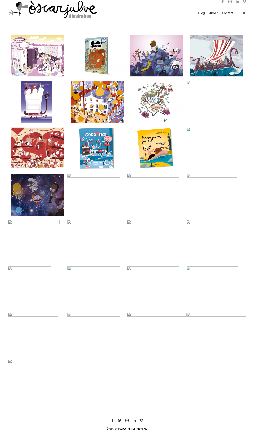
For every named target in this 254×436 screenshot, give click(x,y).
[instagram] (230, 1)
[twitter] (119, 420)
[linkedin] (237, 1)
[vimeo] (244, 1)
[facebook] (222, 1)
